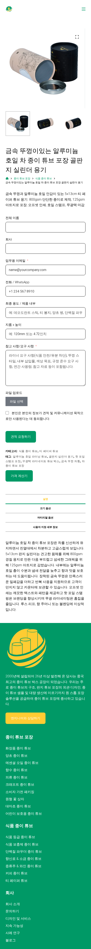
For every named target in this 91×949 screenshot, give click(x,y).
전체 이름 (12, 218)
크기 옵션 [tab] (45, 508)
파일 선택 (16, 401)
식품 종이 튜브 (28, 451)
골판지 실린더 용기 (61, 456)
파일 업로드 (14, 393)
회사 (9, 239)
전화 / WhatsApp (17, 282)
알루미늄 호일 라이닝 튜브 (30, 456)
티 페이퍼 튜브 (48, 451)
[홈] (7, 178)
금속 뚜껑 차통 (70, 461)
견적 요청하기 (21, 437)
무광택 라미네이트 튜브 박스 (40, 461)
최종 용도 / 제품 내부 (21, 303)
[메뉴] (83, 9)
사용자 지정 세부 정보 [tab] (45, 527)
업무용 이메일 (15, 261)
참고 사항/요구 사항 (20, 346)
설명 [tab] (45, 499)
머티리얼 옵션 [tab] (45, 517)
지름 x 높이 (13, 325)
